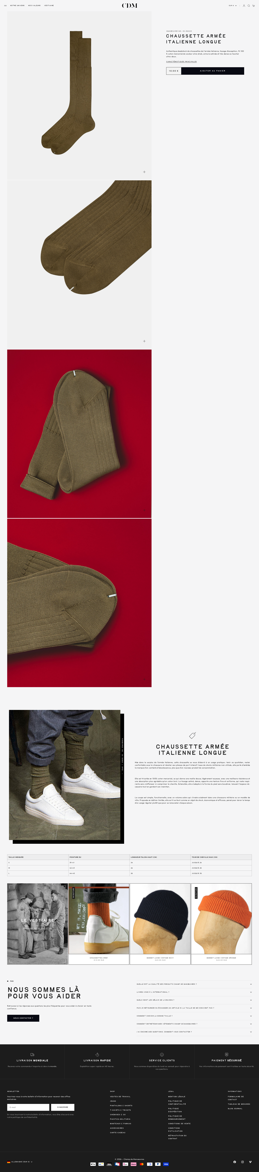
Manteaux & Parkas (120, 1124)
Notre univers (17, 5)
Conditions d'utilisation (175, 1129)
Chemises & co (117, 1115)
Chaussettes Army (99, 958)
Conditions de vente (179, 1124)
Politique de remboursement (176, 1117)
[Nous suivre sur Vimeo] (250, 1161)
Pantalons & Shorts (121, 1106)
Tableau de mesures (239, 1104)
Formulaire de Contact (236, 1098)
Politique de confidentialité (177, 1102)
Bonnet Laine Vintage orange (221, 958)
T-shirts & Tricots (120, 1110)
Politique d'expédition (175, 1110)
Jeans (113, 1101)
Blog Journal (235, 1109)
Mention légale (176, 1097)
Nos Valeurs (34, 5)
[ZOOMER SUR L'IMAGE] (144, 172)
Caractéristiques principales (181, 61)
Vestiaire (49, 5)
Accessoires (117, 1128)
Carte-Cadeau (117, 1133)
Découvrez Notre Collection (37, 928)
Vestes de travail (120, 1097)
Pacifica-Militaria (120, 1119)
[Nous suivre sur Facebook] (234, 1161)
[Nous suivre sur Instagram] (242, 1161)
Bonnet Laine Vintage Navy (160, 958)
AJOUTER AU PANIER (212, 71)
